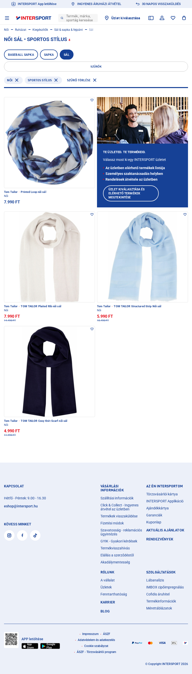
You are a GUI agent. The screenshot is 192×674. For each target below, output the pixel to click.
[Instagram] (9, 535)
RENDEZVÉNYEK (159, 539)
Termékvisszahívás (115, 548)
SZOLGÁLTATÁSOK (161, 572)
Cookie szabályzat (96, 646)
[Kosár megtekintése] (184, 18)
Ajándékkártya (157, 508)
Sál (66, 55)
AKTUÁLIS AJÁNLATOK (165, 530)
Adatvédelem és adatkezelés (96, 640)
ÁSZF (106, 634)
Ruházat (20, 30)
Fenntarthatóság (113, 594)
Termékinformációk (161, 601)
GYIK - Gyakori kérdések (118, 541)
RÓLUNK (107, 572)
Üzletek (106, 587)
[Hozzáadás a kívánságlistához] (92, 100)
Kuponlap (153, 522)
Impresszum (90, 634)
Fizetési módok (112, 523)
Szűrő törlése (78, 80)
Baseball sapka (21, 55)
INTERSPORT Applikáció (165, 501)
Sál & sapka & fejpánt (68, 30)
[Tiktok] (35, 535)
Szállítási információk (117, 498)
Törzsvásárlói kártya (162, 494)
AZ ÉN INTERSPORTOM (164, 486)
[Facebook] (22, 535)
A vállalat (107, 580)
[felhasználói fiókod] (162, 18)
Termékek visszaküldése (119, 516)
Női (6, 30)
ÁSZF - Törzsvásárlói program (96, 652)
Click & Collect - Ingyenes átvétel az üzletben (119, 507)
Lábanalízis (155, 580)
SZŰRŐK (96, 66)
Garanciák (154, 515)
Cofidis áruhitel (158, 594)
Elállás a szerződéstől (117, 555)
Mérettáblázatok (159, 608)
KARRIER (107, 602)
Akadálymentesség (115, 562)
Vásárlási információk (112, 488)
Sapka (49, 55)
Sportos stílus (40, 80)
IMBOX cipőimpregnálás (165, 587)
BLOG (105, 611)
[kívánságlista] (173, 18)
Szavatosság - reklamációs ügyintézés (121, 532)
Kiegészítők (40, 30)
